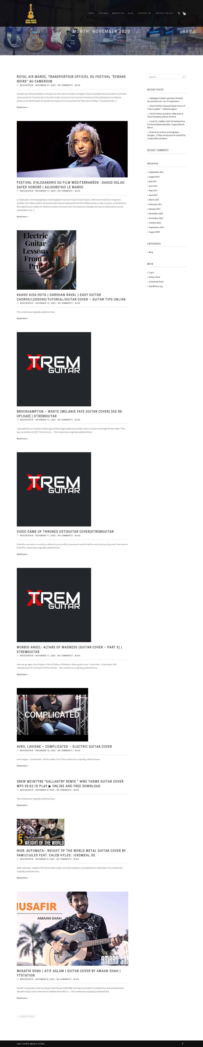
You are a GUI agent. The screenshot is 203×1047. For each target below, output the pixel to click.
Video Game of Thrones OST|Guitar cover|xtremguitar (65, 531)
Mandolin (118, 13)
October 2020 (155, 222)
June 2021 (153, 186)
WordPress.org (155, 286)
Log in (151, 272)
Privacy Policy (164, 13)
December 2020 (156, 213)
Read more (22, 107)
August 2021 (154, 176)
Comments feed (156, 281)
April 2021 (153, 195)
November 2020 (156, 218)
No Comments (65, 85)
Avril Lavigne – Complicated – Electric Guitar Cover (64, 746)
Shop (91, 13)
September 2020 (156, 227)
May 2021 (153, 190)
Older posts (27, 1016)
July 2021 (153, 181)
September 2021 (156, 172)
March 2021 (154, 199)
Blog (131, 13)
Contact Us (144, 13)
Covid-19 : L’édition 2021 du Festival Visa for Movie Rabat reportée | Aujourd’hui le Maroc (166, 124)
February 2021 (155, 204)
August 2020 (154, 232)
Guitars (103, 13)
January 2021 (154, 209)
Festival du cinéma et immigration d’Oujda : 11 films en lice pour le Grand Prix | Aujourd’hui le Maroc (166, 135)
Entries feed (154, 277)
